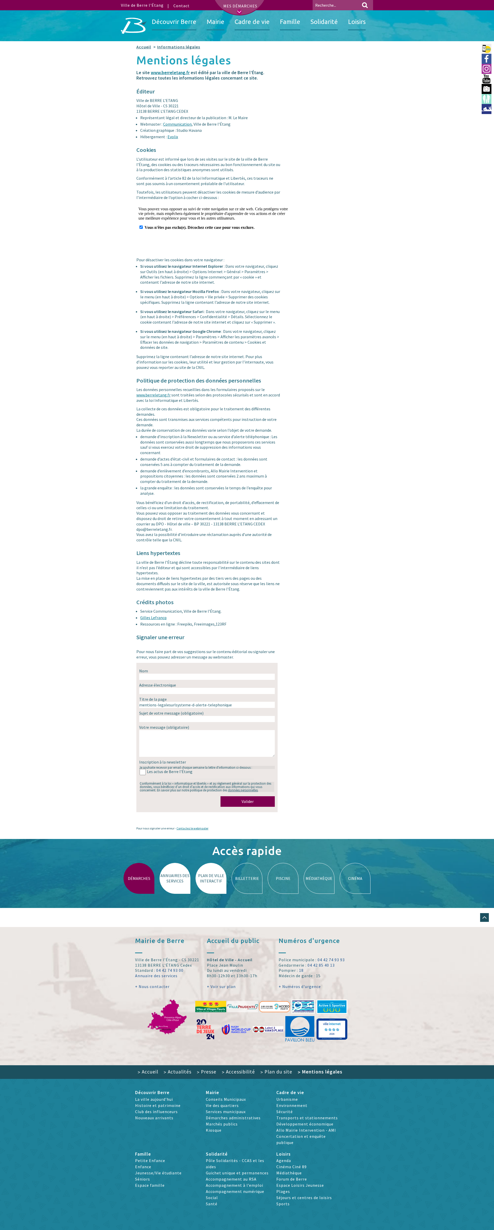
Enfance (143, 1166)
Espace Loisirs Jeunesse (300, 1185)
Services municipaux (226, 1111)
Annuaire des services (156, 975)
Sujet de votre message (171, 713)
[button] (484, 917)
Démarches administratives (233, 1117)
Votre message (164, 727)
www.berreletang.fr (170, 72)
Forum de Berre (291, 1179)
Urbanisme (287, 1099)
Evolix (172, 136)
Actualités (177, 1072)
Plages (283, 1191)
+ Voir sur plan (221, 986)
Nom (143, 670)
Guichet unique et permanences (237, 1172)
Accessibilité (238, 1072)
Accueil (143, 46)
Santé (211, 1203)
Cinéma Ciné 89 (291, 1166)
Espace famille (150, 1185)
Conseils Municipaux (226, 1099)
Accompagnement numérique (235, 1191)
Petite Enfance (150, 1160)
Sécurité (284, 1111)
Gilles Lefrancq (153, 617)
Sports (283, 1203)
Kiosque (214, 1130)
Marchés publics (222, 1124)
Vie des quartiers (222, 1105)
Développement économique (304, 1124)
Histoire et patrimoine (158, 1105)
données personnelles (243, 790)
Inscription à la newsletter (162, 762)
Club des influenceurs (156, 1111)
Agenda (283, 1160)
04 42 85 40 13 (321, 965)
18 (301, 970)
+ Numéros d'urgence (300, 986)
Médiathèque (289, 1172)
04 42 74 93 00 (169, 970)
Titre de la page (153, 699)
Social (212, 1197)
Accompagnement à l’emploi (234, 1185)
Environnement (291, 1105)
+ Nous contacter (152, 986)
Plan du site (276, 1072)
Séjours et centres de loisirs (304, 1197)
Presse (206, 1072)
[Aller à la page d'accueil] (134, 25)
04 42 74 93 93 (331, 959)
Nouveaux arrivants (154, 1117)
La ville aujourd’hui (154, 1099)
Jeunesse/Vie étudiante (158, 1172)
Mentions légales (320, 1072)
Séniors (142, 1179)
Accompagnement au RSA (231, 1179)
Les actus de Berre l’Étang (169, 771)
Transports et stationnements (307, 1117)
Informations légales (178, 46)
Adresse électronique (157, 685)
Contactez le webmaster (192, 828)
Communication (177, 124)
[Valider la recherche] (365, 5)
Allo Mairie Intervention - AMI (306, 1130)
